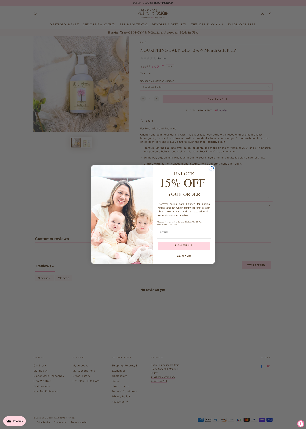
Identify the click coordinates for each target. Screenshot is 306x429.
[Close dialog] (212, 168)
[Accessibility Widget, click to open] (300, 423)
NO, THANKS (184, 256)
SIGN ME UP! (184, 245)
